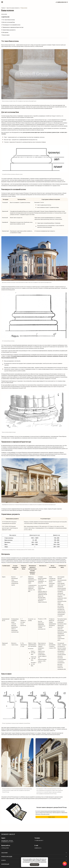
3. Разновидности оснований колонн (10, 24)
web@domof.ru (37, 847)
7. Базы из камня (5, 35)
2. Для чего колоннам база (8, 22)
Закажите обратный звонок (8, 798)
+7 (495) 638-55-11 (62, 2)
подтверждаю (34, 864)
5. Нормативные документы (8, 30)
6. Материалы (4, 32)
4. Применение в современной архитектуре (12, 27)
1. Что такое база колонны (8, 19)
